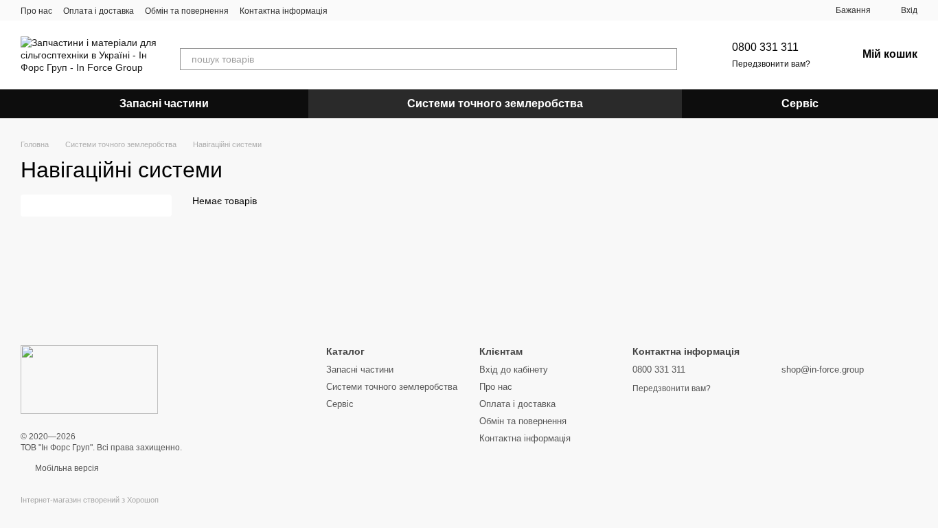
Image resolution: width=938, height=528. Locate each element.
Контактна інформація (284, 11)
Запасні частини (164, 103)
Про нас (36, 11)
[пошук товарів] (666, 59)
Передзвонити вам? (771, 64)
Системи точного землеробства (495, 103)
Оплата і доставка (98, 11)
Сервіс (800, 103)
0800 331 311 (765, 47)
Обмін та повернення (187, 11)
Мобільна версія (66, 468)
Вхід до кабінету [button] (513, 369)
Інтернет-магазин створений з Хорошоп (90, 500)
